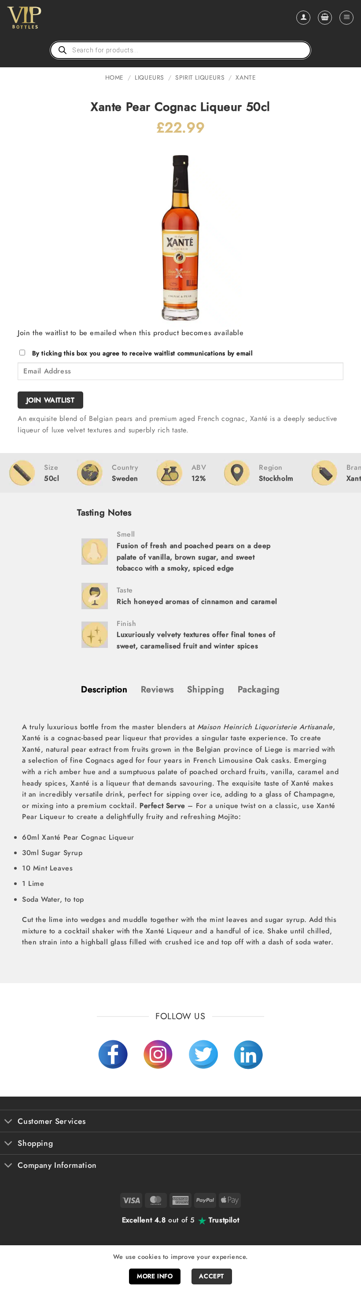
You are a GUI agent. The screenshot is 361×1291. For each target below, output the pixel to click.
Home (114, 77)
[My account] (303, 18)
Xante (246, 77)
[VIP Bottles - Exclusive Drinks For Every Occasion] (43, 17)
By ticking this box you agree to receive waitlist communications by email (142, 353)
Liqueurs (149, 77)
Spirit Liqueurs (200, 77)
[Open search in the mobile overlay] (180, 50)
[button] (325, 18)
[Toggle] (8, 1121)
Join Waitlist (50, 400)
